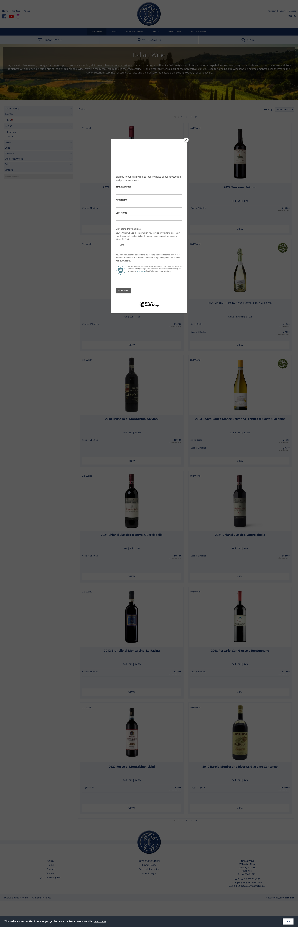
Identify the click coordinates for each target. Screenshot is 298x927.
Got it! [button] (288, 921)
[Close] (186, 140)
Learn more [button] (100, 921)
